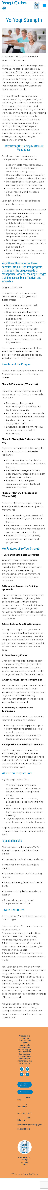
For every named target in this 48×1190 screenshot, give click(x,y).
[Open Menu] (44, 5)
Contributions (25, 1092)
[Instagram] (27, 1069)
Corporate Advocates (23, 1084)
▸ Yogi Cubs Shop (23, 1119)
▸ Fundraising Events (24, 1112)
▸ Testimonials (22, 1105)
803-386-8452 (25, 1129)
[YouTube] (22, 1074)
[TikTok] (27, 1074)
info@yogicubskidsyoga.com (32, 1124)
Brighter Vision (31, 1174)
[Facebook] (22, 1069)
